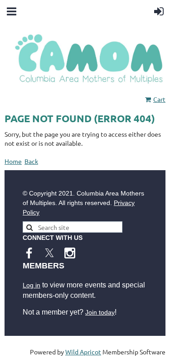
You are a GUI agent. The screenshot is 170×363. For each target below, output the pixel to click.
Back (31, 161)
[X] (49, 253)
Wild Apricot (83, 352)
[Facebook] (29, 253)
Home (13, 161)
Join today (100, 312)
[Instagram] (69, 253)
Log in (31, 285)
